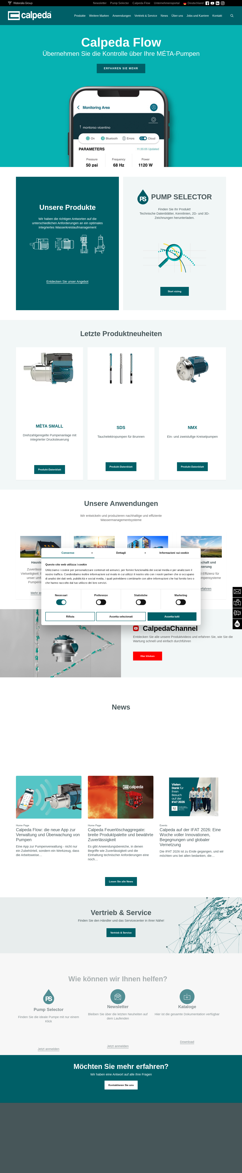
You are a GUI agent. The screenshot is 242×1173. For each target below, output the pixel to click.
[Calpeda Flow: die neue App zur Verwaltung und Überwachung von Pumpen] (48, 816)
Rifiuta (70, 616)
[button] (174, 291)
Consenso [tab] (67, 552)
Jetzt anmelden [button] (48, 1043)
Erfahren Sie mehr (121, 68)
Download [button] (187, 1036)
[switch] (101, 602)
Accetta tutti (171, 616)
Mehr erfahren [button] (41, 593)
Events (163, 825)
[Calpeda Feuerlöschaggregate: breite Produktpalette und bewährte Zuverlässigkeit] (120, 818)
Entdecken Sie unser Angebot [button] (67, 281)
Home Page (22, 825)
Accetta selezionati (121, 616)
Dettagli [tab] (121, 552)
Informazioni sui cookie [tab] (174, 552)
